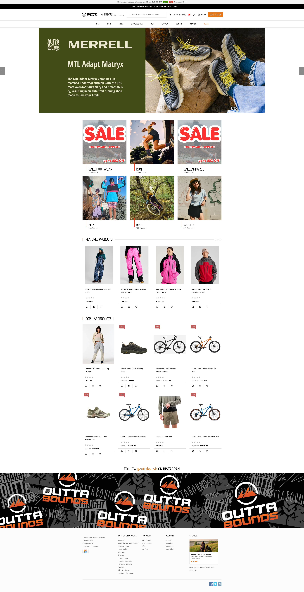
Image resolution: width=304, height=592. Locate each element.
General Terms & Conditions (128, 543)
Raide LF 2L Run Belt (164, 436)
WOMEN (165, 24)
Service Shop (215, 15)
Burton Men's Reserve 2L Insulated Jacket (201, 291)
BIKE (97, 24)
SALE (206, 24)
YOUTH (179, 24)
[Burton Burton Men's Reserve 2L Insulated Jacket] (205, 265)
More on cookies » (180, 2)
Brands (193, 24)
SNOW (121, 24)
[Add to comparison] (93, 307)
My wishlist (169, 549)
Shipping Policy (123, 546)
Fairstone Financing (125, 564)
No (171, 2)
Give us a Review (124, 570)
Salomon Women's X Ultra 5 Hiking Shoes (96, 438)
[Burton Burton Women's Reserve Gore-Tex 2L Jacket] (170, 265)
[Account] (194, 14)
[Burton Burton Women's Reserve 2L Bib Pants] (99, 265)
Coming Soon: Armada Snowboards (201, 567)
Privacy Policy (123, 558)
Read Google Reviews (126, 573)
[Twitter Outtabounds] (215, 584)
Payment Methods (124, 561)
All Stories (193, 570)
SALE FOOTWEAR (100, 169)
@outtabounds (147, 469)
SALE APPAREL (193, 169)
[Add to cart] (86, 307)
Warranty (121, 552)
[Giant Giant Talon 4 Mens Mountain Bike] (205, 377)
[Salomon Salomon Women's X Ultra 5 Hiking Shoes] (98, 445)
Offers (144, 546)
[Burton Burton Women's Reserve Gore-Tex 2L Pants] (134, 265)
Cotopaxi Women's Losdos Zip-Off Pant (97, 370)
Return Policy (123, 549)
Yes (165, 2)
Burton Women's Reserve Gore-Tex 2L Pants (133, 291)
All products (146, 540)
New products (147, 543)
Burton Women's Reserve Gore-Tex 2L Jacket (168, 291)
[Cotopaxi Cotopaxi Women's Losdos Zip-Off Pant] (99, 344)
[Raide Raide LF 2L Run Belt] (170, 412)
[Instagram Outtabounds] (219, 584)
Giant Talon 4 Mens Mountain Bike (204, 370)
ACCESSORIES (137, 24)
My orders (169, 543)
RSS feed (145, 549)
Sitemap (121, 555)
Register (169, 540)
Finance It (121, 567)
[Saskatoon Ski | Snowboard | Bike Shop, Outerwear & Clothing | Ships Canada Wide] (89, 15)
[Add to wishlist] (100, 307)
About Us (121, 540)
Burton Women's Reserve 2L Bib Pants (98, 291)
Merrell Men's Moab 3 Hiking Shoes (132, 370)
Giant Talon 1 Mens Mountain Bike (205, 436)
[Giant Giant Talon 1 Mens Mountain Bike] (205, 442)
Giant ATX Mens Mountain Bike (133, 436)
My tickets (169, 546)
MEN (152, 24)
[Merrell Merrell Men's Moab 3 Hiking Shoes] (134, 377)
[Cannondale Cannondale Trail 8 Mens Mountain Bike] (169, 377)
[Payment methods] (85, 551)
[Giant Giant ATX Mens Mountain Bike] (134, 442)
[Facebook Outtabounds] (211, 584)
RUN (109, 24)
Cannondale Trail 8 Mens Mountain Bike (166, 370)
